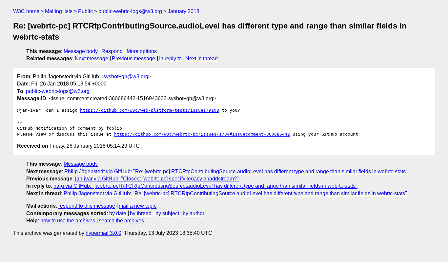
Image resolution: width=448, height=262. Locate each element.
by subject (167, 213)
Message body (81, 51)
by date (117, 213)
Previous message (133, 58)
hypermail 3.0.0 (103, 233)
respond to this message (86, 206)
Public (85, 11)
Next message (91, 58)
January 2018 (183, 11)
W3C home (26, 11)
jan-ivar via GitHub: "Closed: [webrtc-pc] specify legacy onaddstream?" (157, 178)
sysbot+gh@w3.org (125, 76)
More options (142, 51)
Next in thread (201, 58)
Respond (112, 51)
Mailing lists (58, 11)
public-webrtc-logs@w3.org (130, 11)
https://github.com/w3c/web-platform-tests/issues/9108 (149, 110)
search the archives (121, 220)
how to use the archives (67, 220)
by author (193, 213)
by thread (141, 213)
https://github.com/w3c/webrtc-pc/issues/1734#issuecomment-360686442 (202, 134)
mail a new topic (137, 206)
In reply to (170, 58)
